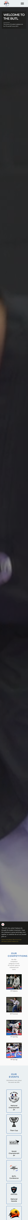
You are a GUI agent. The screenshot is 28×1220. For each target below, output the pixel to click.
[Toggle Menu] (22, 3)
